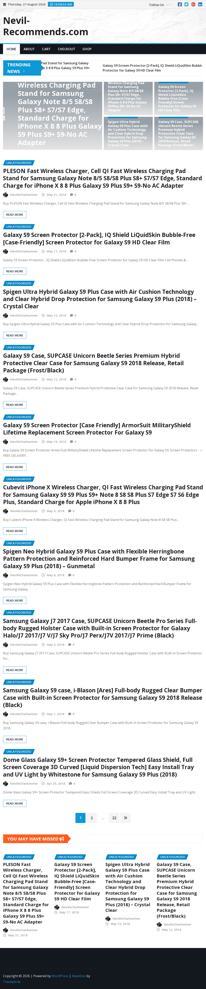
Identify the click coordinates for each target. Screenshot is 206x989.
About (29, 49)
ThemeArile (12, 982)
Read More (14, 214)
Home (11, 49)
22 (114, 817)
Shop (87, 49)
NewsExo (79, 976)
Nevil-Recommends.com (45, 26)
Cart (46, 49)
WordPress (60, 976)
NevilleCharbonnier (24, 195)
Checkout (66, 49)
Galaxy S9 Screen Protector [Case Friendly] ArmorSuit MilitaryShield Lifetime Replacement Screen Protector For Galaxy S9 (97, 428)
